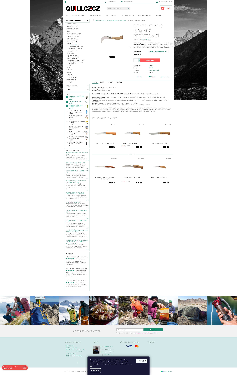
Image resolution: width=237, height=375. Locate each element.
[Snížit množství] (139, 61)
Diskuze (110, 82)
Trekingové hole (72, 55)
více (87, 160)
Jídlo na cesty (71, 38)
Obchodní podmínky (144, 15)
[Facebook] (66, 2)
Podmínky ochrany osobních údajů (75, 349)
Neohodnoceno (146, 39)
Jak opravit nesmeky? (73, 202)
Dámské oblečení (72, 26)
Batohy (69, 72)
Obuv (68, 31)
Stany (68, 67)
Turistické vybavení (73, 36)
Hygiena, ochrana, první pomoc (76, 60)
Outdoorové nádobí (73, 40)
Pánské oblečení (72, 24)
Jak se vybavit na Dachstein (75, 162)
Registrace (169, 1)
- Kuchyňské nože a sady (76, 46)
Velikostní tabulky (71, 354)
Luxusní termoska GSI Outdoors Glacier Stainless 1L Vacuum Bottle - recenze (77, 241)
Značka (102, 82)
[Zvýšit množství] (139, 59)
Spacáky (69, 69)
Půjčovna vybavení (128, 15)
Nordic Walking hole (73, 56)
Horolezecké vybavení (74, 34)
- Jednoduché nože (74, 45)
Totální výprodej (95, 15)
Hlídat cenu (166, 77)
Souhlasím (142, 361)
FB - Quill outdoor (109, 354)
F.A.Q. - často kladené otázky (74, 356)
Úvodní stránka (67, 15)
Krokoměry (71, 53)
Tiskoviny (70, 82)
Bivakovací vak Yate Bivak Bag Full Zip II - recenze (76, 181)
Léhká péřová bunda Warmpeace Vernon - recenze (77, 230)
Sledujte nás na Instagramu (121, 310)
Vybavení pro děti (72, 29)
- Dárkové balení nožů (75, 48)
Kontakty (159, 15)
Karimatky (70, 74)
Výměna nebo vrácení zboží (74, 352)
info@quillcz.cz (108, 346)
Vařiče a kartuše (72, 50)
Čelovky (70, 51)
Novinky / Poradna (111, 15)
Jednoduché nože (154, 70)
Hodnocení (119, 82)
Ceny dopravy (70, 345)
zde (91, 366)
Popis (95, 82)
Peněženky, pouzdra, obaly (75, 62)
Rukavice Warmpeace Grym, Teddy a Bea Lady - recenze (75, 193)
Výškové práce (71, 80)
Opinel (151, 67)
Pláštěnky (71, 65)
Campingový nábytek (74, 41)
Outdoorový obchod (78, 15)
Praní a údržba (72, 63)
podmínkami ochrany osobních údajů (146, 333)
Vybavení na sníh (72, 77)
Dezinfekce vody (72, 58)
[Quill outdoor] (83, 8)
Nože (69, 43)
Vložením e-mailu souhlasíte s (136, 333)
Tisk (141, 77)
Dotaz (153, 77)
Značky (68, 89)
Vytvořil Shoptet (167, 371)
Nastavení (95, 370)
